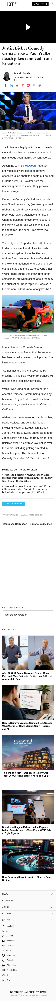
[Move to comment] (40, 85)
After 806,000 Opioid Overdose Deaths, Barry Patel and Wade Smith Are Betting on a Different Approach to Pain (27, 676)
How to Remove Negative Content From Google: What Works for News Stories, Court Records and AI (27, 726)
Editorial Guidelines (41, 524)
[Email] (34, 85)
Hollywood (29, 165)
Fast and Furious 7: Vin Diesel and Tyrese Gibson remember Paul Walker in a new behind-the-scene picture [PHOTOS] (26, 489)
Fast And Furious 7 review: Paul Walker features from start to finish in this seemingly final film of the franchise (27, 478)
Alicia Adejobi (23, 73)
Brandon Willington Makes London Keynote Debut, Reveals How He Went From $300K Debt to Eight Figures (26, 830)
